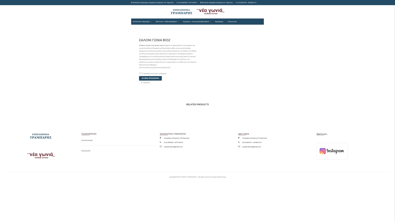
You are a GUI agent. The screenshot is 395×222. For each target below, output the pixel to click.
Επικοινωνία (232, 21)
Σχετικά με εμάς (87, 140)
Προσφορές (219, 21)
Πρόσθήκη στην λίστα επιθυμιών (155, 73)
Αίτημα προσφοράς (150, 78)
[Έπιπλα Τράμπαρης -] (197, 11)
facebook (146, 82)
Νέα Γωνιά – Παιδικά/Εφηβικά (166, 21)
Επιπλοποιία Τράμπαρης (141, 21)
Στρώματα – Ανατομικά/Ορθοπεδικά (196, 21)
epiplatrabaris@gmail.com (173, 147)
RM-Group (222, 177)
